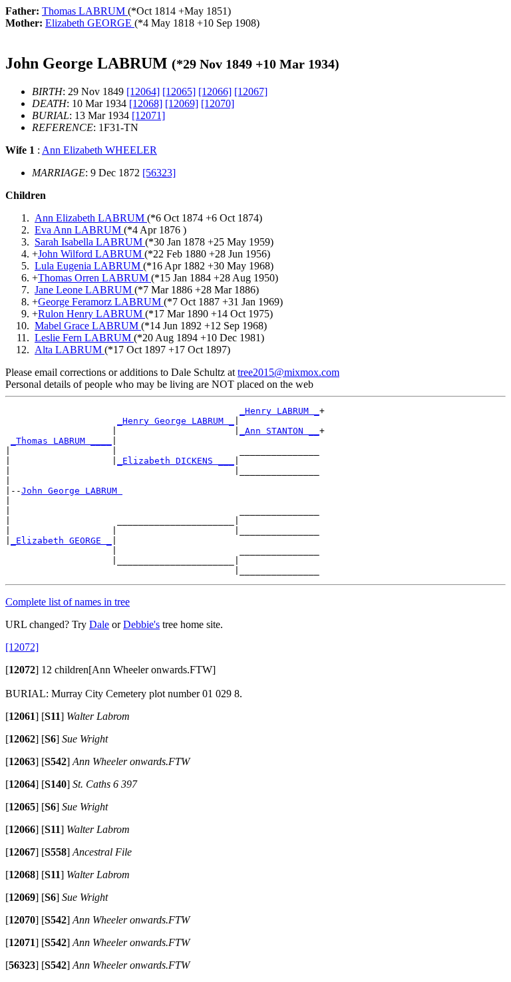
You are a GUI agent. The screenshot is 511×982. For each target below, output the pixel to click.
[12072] (22, 647)
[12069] (181, 103)
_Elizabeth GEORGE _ (61, 541)
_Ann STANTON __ (279, 431)
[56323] (159, 172)
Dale (99, 624)
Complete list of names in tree (67, 601)
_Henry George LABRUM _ (175, 421)
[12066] (215, 91)
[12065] (179, 91)
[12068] (145, 103)
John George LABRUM (71, 491)
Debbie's (141, 624)
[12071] (148, 115)
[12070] (217, 103)
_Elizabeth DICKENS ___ (175, 461)
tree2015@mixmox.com (288, 372)
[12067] (250, 91)
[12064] (143, 91)
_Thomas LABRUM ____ (61, 441)
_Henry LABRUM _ (279, 411)
